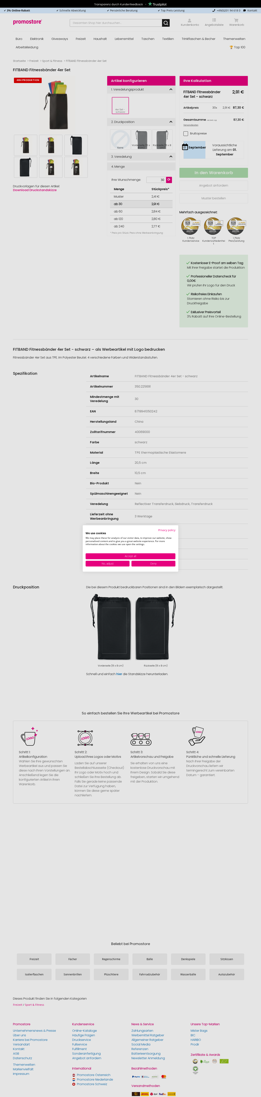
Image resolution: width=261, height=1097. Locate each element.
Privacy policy (166, 530)
